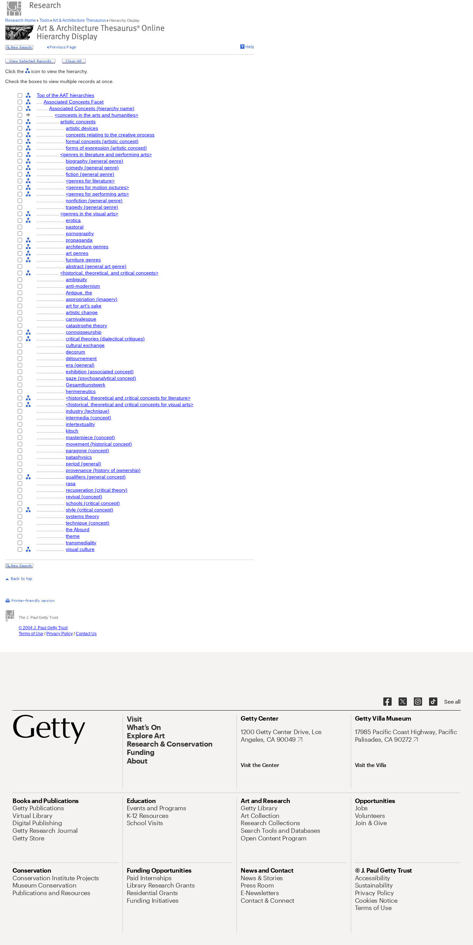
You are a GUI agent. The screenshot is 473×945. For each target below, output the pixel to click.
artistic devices (82, 128)
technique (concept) (87, 523)
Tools (44, 20)
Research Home (21, 20)
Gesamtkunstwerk (85, 384)
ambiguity (76, 279)
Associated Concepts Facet (74, 102)
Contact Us (86, 633)
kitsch (72, 431)
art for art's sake (83, 306)
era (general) (80, 365)
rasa (70, 483)
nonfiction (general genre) (94, 200)
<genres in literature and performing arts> (106, 154)
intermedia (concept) (88, 417)
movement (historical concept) (99, 444)
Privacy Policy (59, 633)
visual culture (80, 549)
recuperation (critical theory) (96, 490)
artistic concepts (78, 121)
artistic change (82, 312)
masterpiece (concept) (90, 437)
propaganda (79, 240)
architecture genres (87, 246)
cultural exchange (85, 345)
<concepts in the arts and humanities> (96, 115)
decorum (75, 352)
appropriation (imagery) (91, 299)
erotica (73, 220)
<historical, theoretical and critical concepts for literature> (128, 398)
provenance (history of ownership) (103, 470)
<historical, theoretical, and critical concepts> (109, 273)
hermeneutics (81, 391)
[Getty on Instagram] (418, 702)
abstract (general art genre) (96, 266)
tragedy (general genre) (92, 207)
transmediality (81, 542)
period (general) (83, 463)
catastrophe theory (86, 325)
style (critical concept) (89, 509)
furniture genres (83, 259)
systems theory (82, 516)
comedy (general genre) (92, 167)
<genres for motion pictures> (97, 187)
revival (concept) (84, 496)
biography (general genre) (94, 161)
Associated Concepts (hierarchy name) (91, 108)
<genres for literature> (90, 181)
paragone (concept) (87, 450)
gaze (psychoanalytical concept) (101, 378)
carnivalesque (81, 319)
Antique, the (79, 292)
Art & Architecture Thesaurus (79, 20)
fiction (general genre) (90, 174)
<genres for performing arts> (97, 194)
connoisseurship (83, 332)
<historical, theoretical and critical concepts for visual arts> (129, 404)
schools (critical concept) (93, 503)
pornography (80, 233)
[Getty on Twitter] (403, 702)
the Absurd (77, 529)
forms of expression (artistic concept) (106, 148)
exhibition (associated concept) (100, 371)
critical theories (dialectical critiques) (105, 338)
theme (73, 536)
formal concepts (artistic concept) (102, 141)
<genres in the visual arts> (89, 213)
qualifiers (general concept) (96, 477)
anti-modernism (83, 286)
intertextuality (80, 424)
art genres (77, 253)
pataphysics (79, 457)
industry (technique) (87, 411)
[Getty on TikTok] (433, 702)
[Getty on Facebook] (387, 702)
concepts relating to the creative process (110, 134)
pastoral (74, 227)
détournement (81, 358)
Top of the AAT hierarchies (65, 95)
